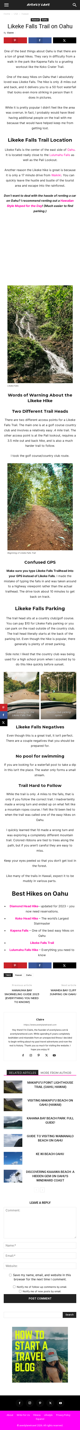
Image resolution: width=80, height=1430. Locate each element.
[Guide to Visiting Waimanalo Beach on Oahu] (13, 1140)
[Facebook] (24, 1055)
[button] (75, 5)
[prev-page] (36, 1190)
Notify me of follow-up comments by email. (42, 1286)
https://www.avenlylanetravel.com (40, 1024)
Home (7, 13)
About (10, 1415)
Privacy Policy (63, 1415)
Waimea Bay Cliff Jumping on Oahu (63, 992)
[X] (48, 1055)
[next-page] (42, 1190)
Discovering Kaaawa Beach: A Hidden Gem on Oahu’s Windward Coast (50, 1176)
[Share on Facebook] (40, 40)
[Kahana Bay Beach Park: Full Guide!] (13, 1122)
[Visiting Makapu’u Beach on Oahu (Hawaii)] (13, 1104)
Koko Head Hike (27, 918)
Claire (10, 32)
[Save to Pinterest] (15, 40)
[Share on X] (64, 40)
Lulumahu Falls (59, 155)
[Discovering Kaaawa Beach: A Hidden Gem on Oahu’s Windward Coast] (13, 1176)
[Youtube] (56, 1055)
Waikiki (56, 175)
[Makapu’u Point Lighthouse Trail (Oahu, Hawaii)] (13, 1086)
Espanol (40, 1419)
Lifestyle (48, 1415)
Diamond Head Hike (24, 906)
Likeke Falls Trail (42, 943)
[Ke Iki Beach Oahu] (13, 1158)
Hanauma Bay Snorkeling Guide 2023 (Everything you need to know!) (21, 996)
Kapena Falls (19, 930)
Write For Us (23, 1415)
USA (16, 13)
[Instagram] (32, 1055)
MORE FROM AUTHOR (56, 1073)
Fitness (37, 1415)
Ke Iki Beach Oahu (50, 1154)
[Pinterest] (40, 1055)
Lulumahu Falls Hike (24, 950)
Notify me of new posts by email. (42, 1291)
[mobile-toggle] (6, 5)
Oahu (44, 19)
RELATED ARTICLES (22, 1073)
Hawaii (25, 13)
